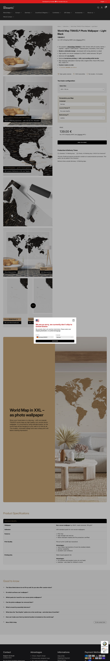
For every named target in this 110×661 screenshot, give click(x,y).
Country (37, 335)
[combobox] (42, 337)
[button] (73, 320)
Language (58, 335)
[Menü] (107, 642)
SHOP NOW (55, 341)
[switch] (104, 652)
